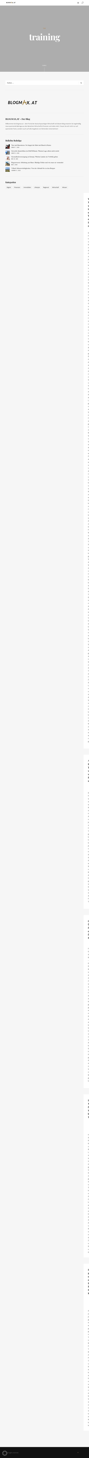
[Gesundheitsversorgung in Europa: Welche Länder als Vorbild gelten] (7, 158)
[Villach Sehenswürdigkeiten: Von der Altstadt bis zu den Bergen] (7, 169)
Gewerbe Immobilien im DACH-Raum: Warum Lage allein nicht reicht (35, 151)
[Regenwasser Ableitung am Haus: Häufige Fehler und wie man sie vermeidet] (7, 164)
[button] (5, 1453)
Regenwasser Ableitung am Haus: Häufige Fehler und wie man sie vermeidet (37, 162)
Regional (46, 187)
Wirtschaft (55, 187)
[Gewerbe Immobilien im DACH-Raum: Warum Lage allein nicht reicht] (7, 152)
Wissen (64, 187)
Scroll (44, 65)
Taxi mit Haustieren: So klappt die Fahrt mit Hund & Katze (31, 145)
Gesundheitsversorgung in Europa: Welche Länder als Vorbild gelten (34, 157)
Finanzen (17, 187)
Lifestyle (37, 187)
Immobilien (27, 187)
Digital (9, 187)
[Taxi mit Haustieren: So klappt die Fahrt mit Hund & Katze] (7, 146)
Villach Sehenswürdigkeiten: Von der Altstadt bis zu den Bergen (33, 168)
